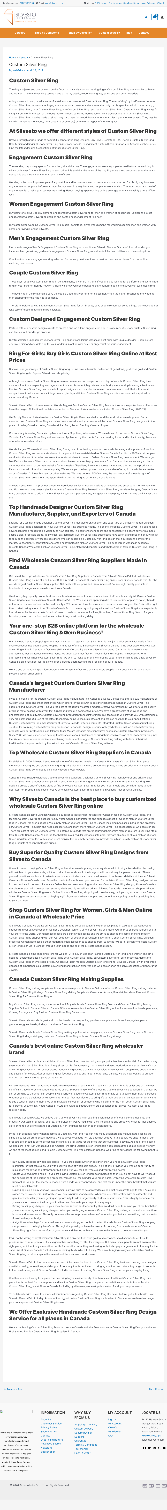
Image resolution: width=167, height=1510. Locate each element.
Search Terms (49, 1431)
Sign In (112, 1419)
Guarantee (80, 1440)
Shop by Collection (80, 32)
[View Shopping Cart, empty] (154, 17)
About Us (46, 1419)
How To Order (82, 1452)
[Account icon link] (162, 17)
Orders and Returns (52, 1439)
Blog (129, 32)
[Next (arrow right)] (15, 1507)
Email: (41, 3)
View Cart (113, 1427)
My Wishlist (114, 1431)
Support (79, 1436)
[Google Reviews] (159, 1448)
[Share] (26, 1502)
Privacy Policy (49, 1427)
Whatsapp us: (12, 3)
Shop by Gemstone (47, 32)
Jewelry (20, 32)
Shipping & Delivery (85, 1424)
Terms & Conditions (85, 1444)
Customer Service (51, 1423)
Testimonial (81, 1448)
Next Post (156, 1389)
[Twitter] (149, 1448)
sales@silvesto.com (54, 3)
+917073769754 (26, 3)
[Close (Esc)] (36, 1502)
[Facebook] (144, 1448)
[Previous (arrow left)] (5, 1507)
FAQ (110, 1435)
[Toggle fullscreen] (15, 1502)
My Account (114, 1423)
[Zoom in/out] (5, 1502)
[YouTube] (164, 1448)
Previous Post (13, 1389)
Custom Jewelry (109, 32)
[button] (146, 17)
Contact (144, 32)
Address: (90, 3)
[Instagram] (154, 1448)
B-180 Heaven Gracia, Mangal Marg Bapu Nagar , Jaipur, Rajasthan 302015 (129, 3)
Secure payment (83, 1432)
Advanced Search (51, 1443)
